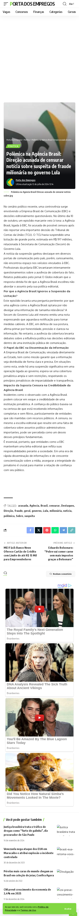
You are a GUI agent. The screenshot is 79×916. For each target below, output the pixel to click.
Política (13, 146)
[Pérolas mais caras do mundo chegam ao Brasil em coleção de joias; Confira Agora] (66, 874)
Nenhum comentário (62, 574)
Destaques (67, 505)
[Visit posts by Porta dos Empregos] (10, 182)
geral (27, 510)
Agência (34, 505)
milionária (56, 510)
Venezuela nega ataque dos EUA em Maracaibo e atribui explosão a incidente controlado (28, 853)
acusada (23, 505)
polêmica (9, 515)
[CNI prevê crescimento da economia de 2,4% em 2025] (66, 893)
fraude (19, 510)
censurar (54, 505)
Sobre (19, 515)
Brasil (44, 505)
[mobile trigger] (7, 4)
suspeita (29, 515)
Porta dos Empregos (32, 4)
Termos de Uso (28, 910)
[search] (64, 4)
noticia (67, 510)
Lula (45, 510)
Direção (8, 510)
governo (37, 510)
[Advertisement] (39, 58)
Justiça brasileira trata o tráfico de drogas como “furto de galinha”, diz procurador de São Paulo (26, 830)
